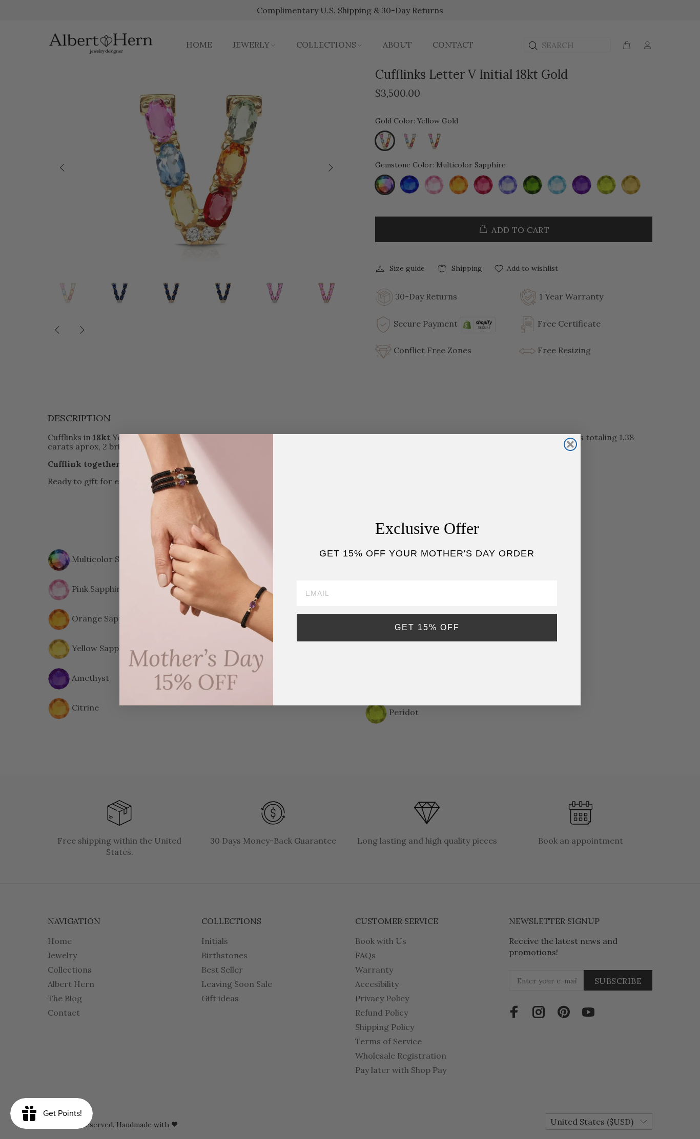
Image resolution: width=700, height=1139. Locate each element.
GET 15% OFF (427, 627)
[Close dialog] (570, 444)
